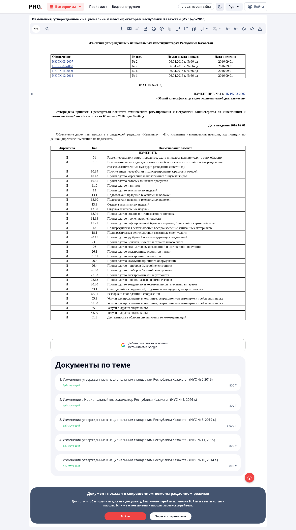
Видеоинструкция (126, 6)
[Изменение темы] (220, 7)
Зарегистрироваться (170, 516)
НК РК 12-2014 (62, 75)
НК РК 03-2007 (62, 61)
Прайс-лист (98, 6)
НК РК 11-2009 (62, 70)
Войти (125, 516)
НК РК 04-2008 (62, 66)
